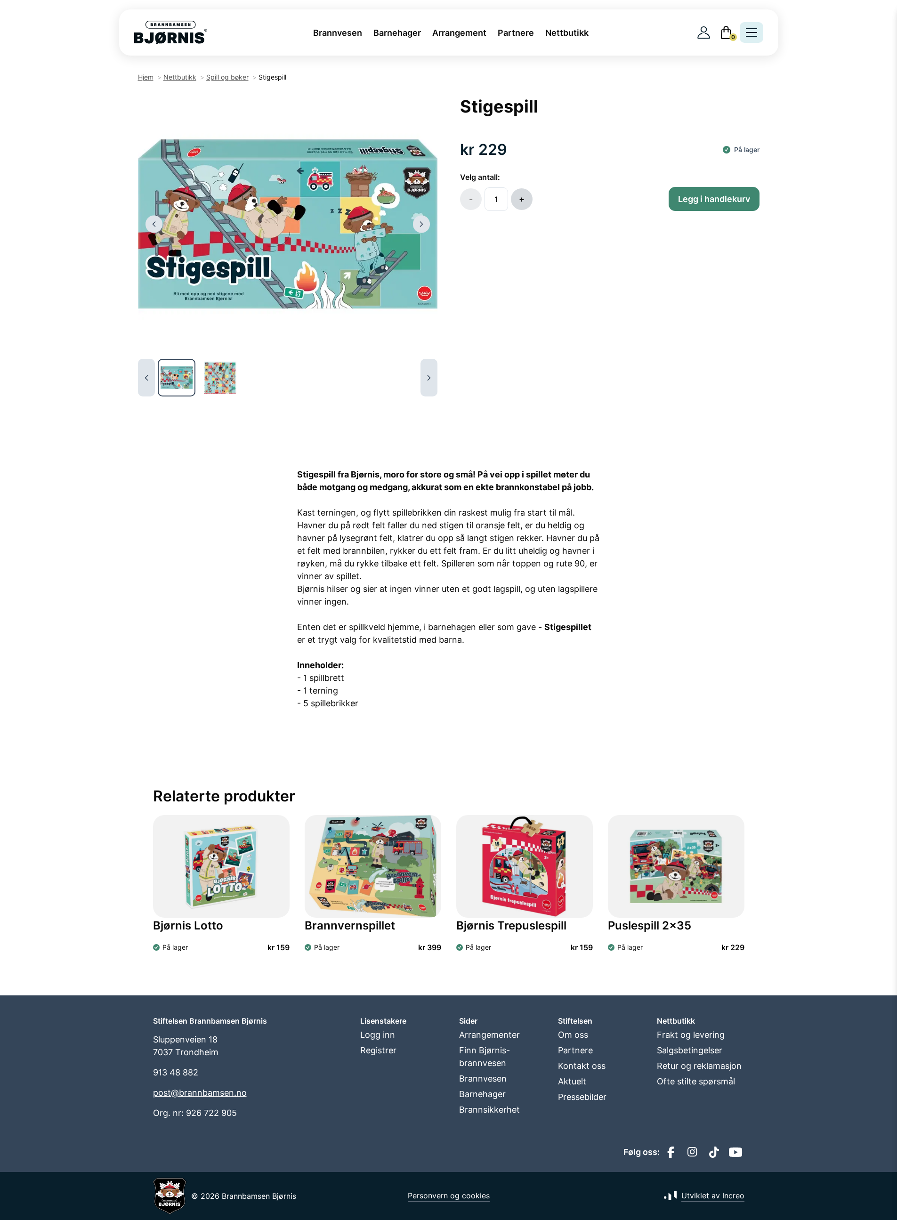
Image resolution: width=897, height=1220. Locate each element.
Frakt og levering (691, 1035)
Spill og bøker (227, 77)
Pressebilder (582, 1097)
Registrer (378, 1050)
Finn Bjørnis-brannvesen (484, 1056)
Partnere (516, 33)
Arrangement (459, 33)
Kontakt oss (582, 1066)
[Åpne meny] (751, 32)
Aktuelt (572, 1081)
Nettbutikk (567, 33)
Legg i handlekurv (714, 199)
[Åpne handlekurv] (726, 32)
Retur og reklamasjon (699, 1066)
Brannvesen (337, 33)
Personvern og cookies (449, 1195)
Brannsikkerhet (489, 1110)
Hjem (146, 77)
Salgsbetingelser (689, 1050)
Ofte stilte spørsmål (696, 1081)
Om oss (573, 1035)
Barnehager (397, 33)
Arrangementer (489, 1035)
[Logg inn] (703, 33)
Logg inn (377, 1035)
